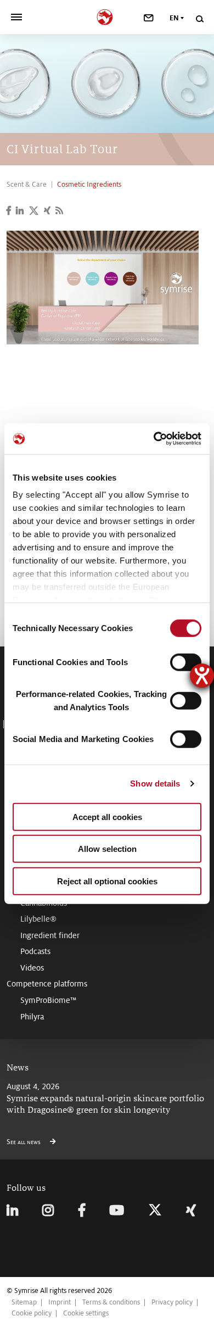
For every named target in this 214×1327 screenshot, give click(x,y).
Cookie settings (86, 1313)
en (174, 18)
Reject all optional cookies (107, 880)
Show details (155, 783)
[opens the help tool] (202, 676)
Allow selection (107, 849)
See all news (24, 1142)
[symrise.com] (107, 15)
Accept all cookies (107, 816)
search (199, 19)
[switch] (185, 662)
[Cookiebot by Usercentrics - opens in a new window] (153, 439)
